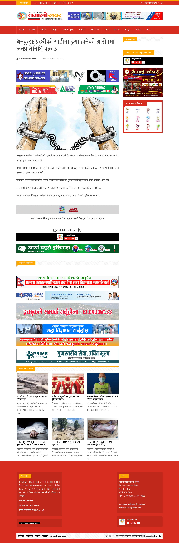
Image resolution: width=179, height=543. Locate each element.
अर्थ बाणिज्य (94, 30)
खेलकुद (127, 30)
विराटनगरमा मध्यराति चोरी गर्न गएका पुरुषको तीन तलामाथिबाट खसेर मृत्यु (31, 443)
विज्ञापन (37, 536)
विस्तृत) (22, 496)
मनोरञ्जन (54, 30)
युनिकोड (45, 536)
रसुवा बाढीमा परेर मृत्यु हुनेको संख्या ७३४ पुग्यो (66, 443)
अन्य (147, 30)
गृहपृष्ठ (21, 30)
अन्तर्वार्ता (82, 30)
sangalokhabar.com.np (59, 536)
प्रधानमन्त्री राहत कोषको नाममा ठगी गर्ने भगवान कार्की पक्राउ (102, 398)
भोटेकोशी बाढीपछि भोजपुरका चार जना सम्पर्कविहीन (32, 398)
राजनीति (43, 30)
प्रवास (107, 30)
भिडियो (138, 30)
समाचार (32, 30)
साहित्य (116, 30)
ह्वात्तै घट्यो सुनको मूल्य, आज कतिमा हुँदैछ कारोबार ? (56, 3)
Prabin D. (157, 536)
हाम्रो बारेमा (29, 536)
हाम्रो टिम (21, 536)
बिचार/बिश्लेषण (68, 30)
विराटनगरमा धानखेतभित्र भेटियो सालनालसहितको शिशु (99, 443)
